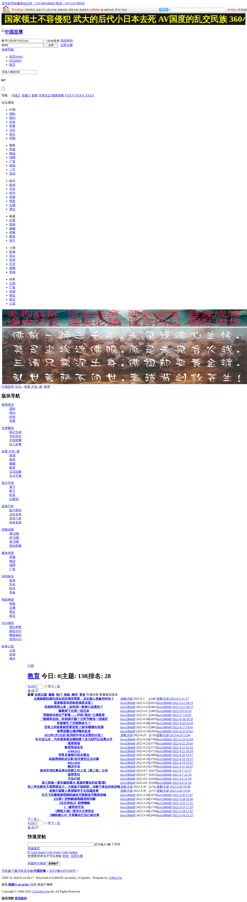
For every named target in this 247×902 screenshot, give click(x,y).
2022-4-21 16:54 (182, 751)
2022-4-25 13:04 (180, 735)
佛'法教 (14, 533)
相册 (12, 268)
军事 (12, 126)
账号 (5, 40)
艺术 (12, 264)
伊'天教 (14, 537)
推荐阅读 (74, 743)
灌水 (12, 658)
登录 (65, 856)
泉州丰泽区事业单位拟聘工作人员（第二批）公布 (74, 770)
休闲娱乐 (8, 576)
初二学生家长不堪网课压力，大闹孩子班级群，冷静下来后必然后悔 (74, 786)
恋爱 (12, 220)
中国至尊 (8, 386)
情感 (12, 455)
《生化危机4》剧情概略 (74, 803)
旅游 (12, 184)
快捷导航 (8, 49)
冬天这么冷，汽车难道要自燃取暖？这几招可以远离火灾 (74, 739)
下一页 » (33, 819)
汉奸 (12, 130)
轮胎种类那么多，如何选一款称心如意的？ (74, 706)
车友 (12, 189)
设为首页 (8, 3)
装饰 (12, 165)
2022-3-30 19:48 (180, 786)
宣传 (12, 173)
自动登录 (53, 40)
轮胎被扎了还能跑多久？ (74, 723)
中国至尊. (40, 870)
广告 (12, 161)
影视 (12, 251)
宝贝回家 (15, 471)
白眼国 (14, 499)
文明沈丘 (45, 95)
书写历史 (15, 436)
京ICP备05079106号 (62, 870)
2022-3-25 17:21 (182, 803)
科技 (12, 122)
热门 (59, 694)
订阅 (31, 665)
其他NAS (15, 639)
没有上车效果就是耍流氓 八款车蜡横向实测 (74, 727)
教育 (12, 236)
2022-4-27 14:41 (182, 727)
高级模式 (34, 848)
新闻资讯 (8, 404)
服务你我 (8, 553)
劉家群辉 (58, 95)
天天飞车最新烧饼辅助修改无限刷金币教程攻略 (73, 794)
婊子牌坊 (15, 510)
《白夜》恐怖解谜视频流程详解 (74, 798)
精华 (75, 694)
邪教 (12, 138)
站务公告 (8, 646)
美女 (12, 255)
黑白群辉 (15, 627)
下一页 (55, 686)
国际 (12, 113)
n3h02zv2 (74, 751)
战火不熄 (8, 482)
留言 (12, 64)
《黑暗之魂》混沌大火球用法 (74, 811)
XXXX (69, 95)
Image (42, 852)
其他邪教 (15, 545)
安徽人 (26, 95)
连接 (12, 291)
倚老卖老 (15, 522)
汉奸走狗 (15, 514)
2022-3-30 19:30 (180, 790)
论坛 (15, 60)
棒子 (12, 491)
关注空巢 (15, 475)
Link (49, 852)
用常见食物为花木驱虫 (73, 754)
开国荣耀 (15, 440)
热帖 (67, 694)
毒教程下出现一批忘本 (73, 710)
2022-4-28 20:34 (182, 723)
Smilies (73, 852)
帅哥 (12, 260)
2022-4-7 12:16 (181, 774)
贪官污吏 (15, 518)
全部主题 (41, 694)
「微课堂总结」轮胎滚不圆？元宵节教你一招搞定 (74, 719)
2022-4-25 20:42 (182, 731)
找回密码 (66, 40)
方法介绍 (74, 778)
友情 (12, 654)
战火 (12, 134)
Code (64, 852)
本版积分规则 (37, 863)
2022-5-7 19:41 (181, 715)
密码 (5, 45)
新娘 (12, 224)
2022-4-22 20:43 (182, 743)
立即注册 (66, 45)
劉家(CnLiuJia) (18, 884)
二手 (12, 169)
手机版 (6, 870)
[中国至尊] (12, 31)
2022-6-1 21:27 (179, 698)
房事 (12, 232)
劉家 (35, 95)
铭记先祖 (15, 432)
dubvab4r (74, 762)
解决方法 (74, 766)
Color (33, 852)
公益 (12, 303)
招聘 (12, 157)
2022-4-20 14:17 (182, 755)
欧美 (12, 495)
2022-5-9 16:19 (181, 711)
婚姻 (12, 228)
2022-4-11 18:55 (182, 766)
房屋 (12, 149)
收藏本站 (20, 3)
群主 (12, 299)
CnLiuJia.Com (41, 891)
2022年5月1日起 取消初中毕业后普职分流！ (74, 735)
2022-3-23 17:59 (182, 807)
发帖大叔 (126, 698)
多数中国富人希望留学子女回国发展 (74, 790)
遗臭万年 (8, 506)
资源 (12, 272)
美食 (12, 197)
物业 (12, 153)
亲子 (12, 240)
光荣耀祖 (8, 428)
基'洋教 (14, 541)
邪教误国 (8, 529)
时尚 (12, 193)
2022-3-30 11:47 (182, 795)
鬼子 (12, 487)
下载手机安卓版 (22, 870)
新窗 (31, 694)
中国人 (16, 95)
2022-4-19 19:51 (182, 759)
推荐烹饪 (74, 774)
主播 (12, 205)
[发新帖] (36, 690)
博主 (12, 209)
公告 (12, 283)
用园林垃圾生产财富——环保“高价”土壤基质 (74, 715)
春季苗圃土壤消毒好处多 (74, 731)
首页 (16, 56)
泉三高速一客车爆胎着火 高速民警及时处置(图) (74, 782)
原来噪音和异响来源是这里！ (74, 702)
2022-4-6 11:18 (181, 778)
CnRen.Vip (115, 877)
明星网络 (8, 599)
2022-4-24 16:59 (182, 739)
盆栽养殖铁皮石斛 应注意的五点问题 (74, 759)
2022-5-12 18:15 (182, 703)
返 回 (31, 690)
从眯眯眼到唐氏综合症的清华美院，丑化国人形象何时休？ (74, 698)
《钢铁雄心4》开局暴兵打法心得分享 (73, 815)
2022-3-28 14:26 (182, 799)
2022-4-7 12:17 (181, 770)
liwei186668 (127, 703)
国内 (12, 117)
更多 (82, 694)
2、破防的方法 (74, 807)
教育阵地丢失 (74, 747)
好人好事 (15, 444)
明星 (12, 201)
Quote (57, 852)
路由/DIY (15, 631)
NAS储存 (8, 623)
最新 (51, 694)
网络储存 (15, 635)
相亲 (12, 459)
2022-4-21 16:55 (182, 747)
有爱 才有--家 (33, 386)
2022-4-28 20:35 (182, 719)
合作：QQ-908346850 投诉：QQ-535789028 (55, 3)
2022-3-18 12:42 (182, 811)
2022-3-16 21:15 (182, 815)
